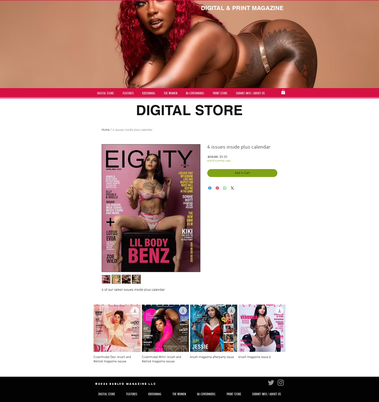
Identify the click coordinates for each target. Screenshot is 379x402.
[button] (283, 91)
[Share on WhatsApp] (224, 188)
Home (106, 130)
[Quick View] (117, 328)
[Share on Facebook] (209, 188)
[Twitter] (271, 382)
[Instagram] (281, 382)
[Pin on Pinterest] (217, 188)
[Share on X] (232, 188)
